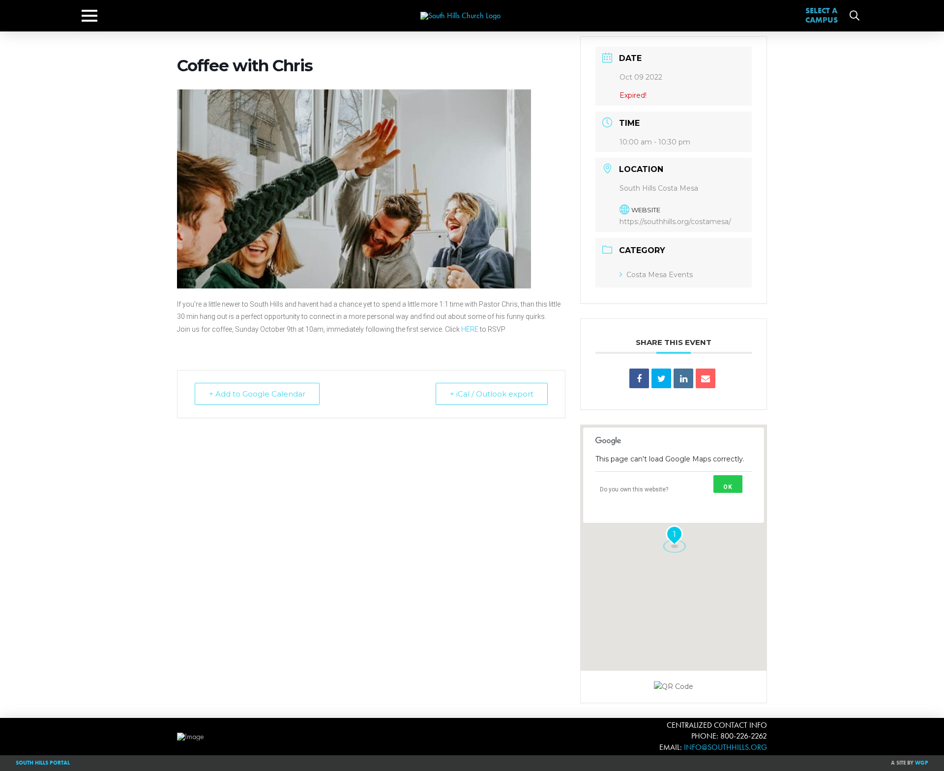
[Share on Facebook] (639, 378)
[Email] (705, 378)
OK (728, 487)
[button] (89, 16)
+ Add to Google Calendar (257, 394)
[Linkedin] (683, 378)
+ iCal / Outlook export (491, 394)
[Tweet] (661, 378)
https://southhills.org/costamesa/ (675, 221)
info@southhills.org (725, 747)
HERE (469, 329)
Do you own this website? (634, 489)
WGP (921, 762)
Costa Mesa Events (659, 274)
